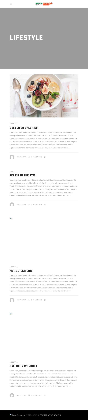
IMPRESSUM (31, 415)
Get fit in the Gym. (23, 175)
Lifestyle (14, 124)
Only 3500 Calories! (24, 127)
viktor (23, 157)
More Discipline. (21, 271)
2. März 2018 (36, 157)
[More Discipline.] (44, 238)
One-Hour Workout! (24, 366)
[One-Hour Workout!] (44, 334)
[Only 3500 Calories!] (44, 95)
